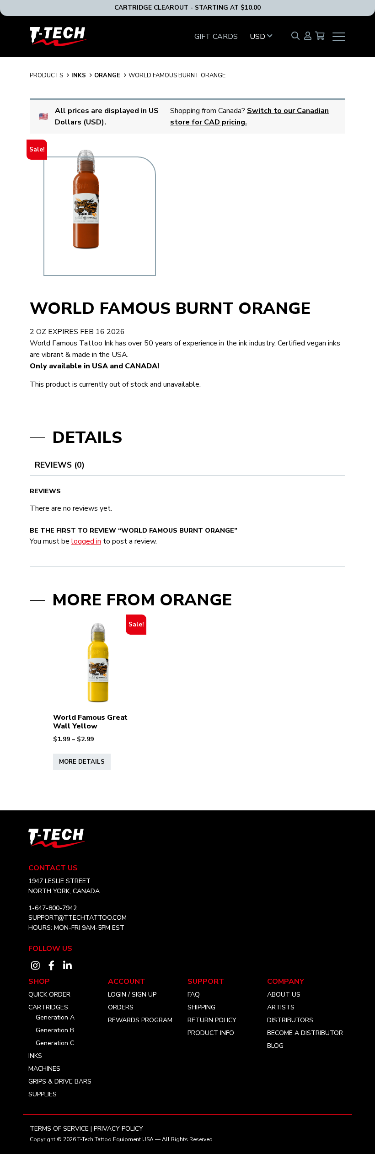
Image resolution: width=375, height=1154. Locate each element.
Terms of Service (59, 1128)
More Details (82, 762)
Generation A (55, 1017)
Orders (121, 1007)
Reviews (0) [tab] (60, 464)
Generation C (55, 1043)
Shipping (201, 1007)
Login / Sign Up (132, 994)
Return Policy (212, 1020)
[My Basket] (320, 37)
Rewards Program (140, 1020)
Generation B (55, 1030)
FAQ (194, 994)
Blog (275, 1045)
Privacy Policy (118, 1128)
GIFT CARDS (216, 37)
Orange (107, 75)
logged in (86, 541)
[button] (264, 36)
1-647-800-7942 (52, 908)
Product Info (211, 1033)
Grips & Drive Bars (59, 1081)
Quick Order (49, 994)
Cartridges (48, 1007)
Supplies (42, 1094)
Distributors (290, 1020)
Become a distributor (305, 1033)
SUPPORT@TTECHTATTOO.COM (77, 917)
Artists (281, 1007)
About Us (283, 994)
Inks (78, 75)
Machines (44, 1068)
